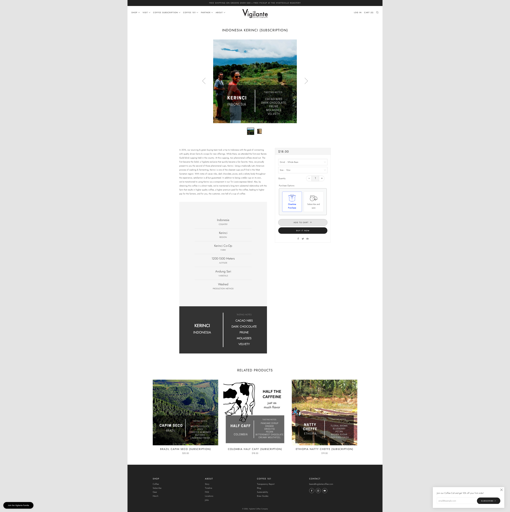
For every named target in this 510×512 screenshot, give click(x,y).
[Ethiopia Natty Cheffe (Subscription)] (324, 412)
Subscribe (157, 488)
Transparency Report (266, 484)
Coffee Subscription (165, 12)
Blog (259, 488)
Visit (145, 12)
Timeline (208, 488)
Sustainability (262, 492)
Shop (134, 12)
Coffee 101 (189, 12)
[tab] (250, 131)
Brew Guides (262, 496)
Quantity (282, 178)
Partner (206, 12)
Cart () (368, 12)
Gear (155, 492)
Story (207, 484)
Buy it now (302, 230)
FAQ (207, 492)
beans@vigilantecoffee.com (321, 484)
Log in (358, 12)
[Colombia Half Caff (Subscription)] (255, 412)
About (219, 12)
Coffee (156, 484)
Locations (209, 496)
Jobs (207, 500)
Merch (155, 496)
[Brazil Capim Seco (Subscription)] (185, 412)
